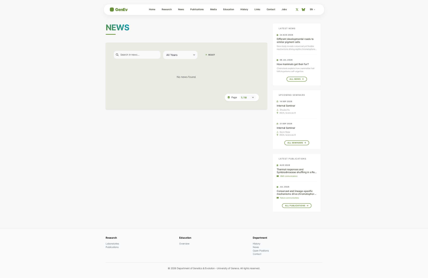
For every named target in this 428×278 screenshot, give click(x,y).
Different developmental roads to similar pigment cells (295, 40)
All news (295, 79)
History (244, 9)
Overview (184, 243)
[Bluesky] (303, 10)
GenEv (121, 9)
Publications (197, 9)
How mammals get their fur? (293, 64)
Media (213, 9)
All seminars (295, 143)
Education (228, 9)
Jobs (284, 9)
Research (167, 9)
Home (152, 9)
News (181, 9)
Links (257, 9)
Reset (211, 55)
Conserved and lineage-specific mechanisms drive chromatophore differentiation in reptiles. (296, 194)
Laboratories (112, 243)
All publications (295, 205)
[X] (297, 10)
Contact (271, 9)
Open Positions (261, 250)
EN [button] (311, 9)
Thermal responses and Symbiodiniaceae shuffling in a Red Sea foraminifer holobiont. (296, 172)
